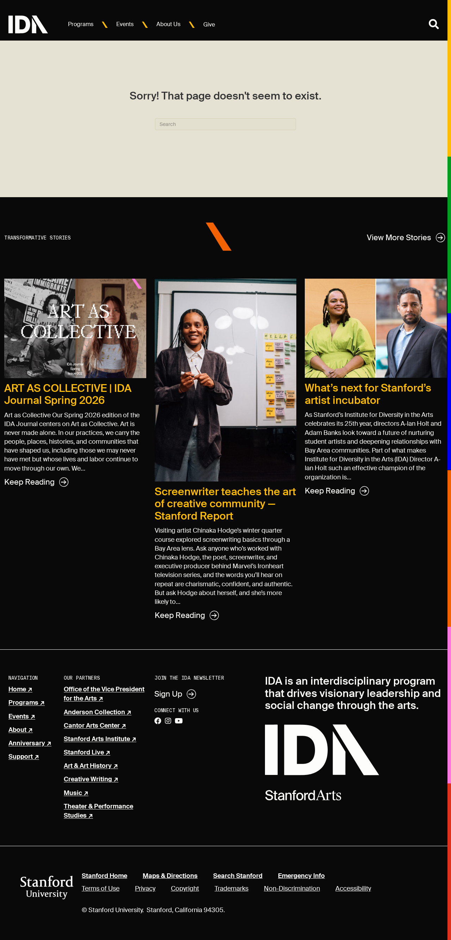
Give (209, 24)
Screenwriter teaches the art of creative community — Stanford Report (225, 504)
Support (20, 757)
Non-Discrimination (292, 888)
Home (17, 689)
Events (125, 24)
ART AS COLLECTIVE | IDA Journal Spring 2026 (67, 394)
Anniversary (26, 743)
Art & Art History (88, 766)
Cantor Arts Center (92, 726)
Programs (80, 24)
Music (73, 793)
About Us (168, 24)
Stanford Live (84, 753)
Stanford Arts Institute (97, 739)
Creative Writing (88, 779)
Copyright (185, 888)
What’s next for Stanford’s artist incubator (368, 394)
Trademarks (231, 888)
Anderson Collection (94, 712)
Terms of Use (100, 888)
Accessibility (353, 888)
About (17, 730)
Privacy (145, 888)
